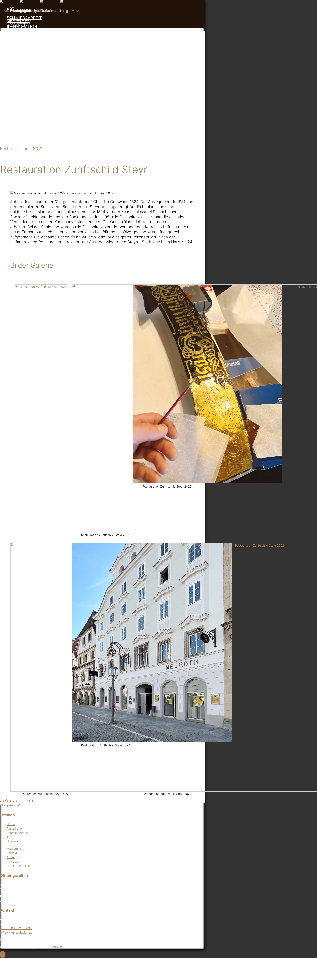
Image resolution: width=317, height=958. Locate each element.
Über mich (14, 841)
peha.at (57, 947)
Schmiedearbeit (17, 833)
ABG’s (11, 857)
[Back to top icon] (2, 954)
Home (11, 824)
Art (9, 837)
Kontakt (12, 853)
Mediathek (14, 848)
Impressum (14, 861)
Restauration (15, 828)
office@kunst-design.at (16, 932)
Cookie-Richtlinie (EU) (21, 866)
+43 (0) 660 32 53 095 (16, 928)
